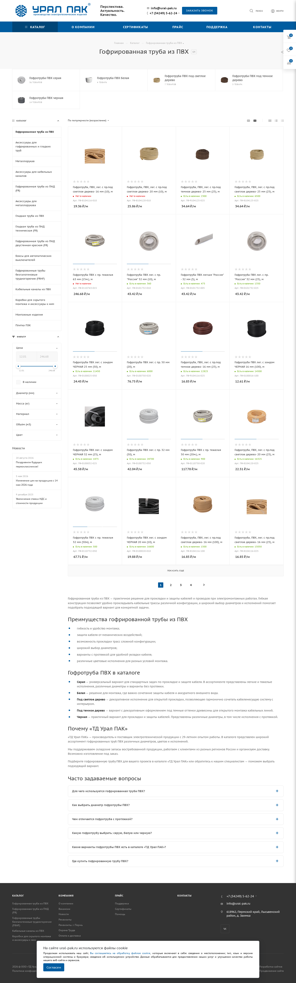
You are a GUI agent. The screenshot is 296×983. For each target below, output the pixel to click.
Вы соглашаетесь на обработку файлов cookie (120, 953)
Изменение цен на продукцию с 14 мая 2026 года (37, 482)
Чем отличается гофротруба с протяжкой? (102, 819)
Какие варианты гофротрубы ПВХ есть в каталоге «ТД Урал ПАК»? (119, 847)
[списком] (276, 120)
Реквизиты (65, 919)
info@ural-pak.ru (164, 8)
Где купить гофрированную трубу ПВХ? (100, 861)
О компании (66, 903)
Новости (18, 448)
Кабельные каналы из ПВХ (28, 930)
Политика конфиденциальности (31, 970)
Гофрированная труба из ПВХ (30, 903)
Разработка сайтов (270, 966)
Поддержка (122, 903)
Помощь (120, 914)
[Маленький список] (248, 120)
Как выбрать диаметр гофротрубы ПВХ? (101, 805)
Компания (66, 895)
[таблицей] (282, 120)
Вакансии (64, 908)
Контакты (184, 895)
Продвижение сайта (271, 970)
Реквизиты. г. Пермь (71, 924)
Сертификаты (123, 908)
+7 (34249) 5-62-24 (163, 13)
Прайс (119, 895)
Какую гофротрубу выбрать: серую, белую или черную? (112, 833)
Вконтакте (225, 928)
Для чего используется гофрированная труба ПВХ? (108, 791)
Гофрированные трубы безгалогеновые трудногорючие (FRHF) (32, 921)
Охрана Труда (67, 930)
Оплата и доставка (70, 935)
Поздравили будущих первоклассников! (29, 464)
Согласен (54, 967)
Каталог (18, 895)
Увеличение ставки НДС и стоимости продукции (31, 501)
